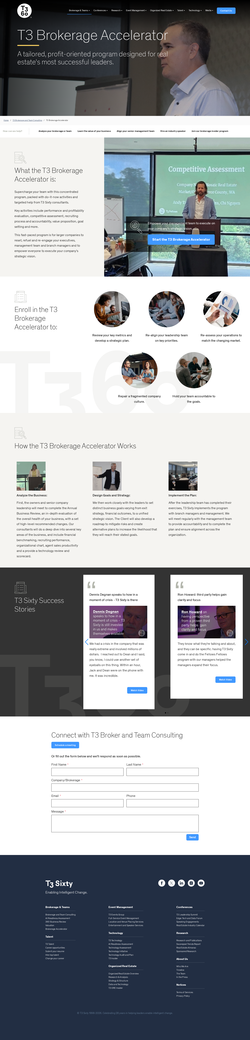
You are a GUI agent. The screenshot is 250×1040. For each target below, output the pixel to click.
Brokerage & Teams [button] (78, 10)
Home (6, 120)
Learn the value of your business (94, 131)
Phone (131, 796)
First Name (60, 764)
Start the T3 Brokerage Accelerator (181, 239)
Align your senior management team (136, 131)
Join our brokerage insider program (210, 131)
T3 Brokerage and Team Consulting (27, 120)
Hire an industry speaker (173, 131)
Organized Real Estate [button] (161, 10)
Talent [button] (180, 10)
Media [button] (208, 10)
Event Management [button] (135, 10)
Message (58, 811)
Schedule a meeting (65, 745)
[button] (192, 837)
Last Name (135, 764)
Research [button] (116, 10)
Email (56, 796)
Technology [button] (194, 10)
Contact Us (226, 11)
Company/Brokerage (66, 780)
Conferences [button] (99, 10)
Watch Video (137, 690)
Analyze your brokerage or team (55, 131)
